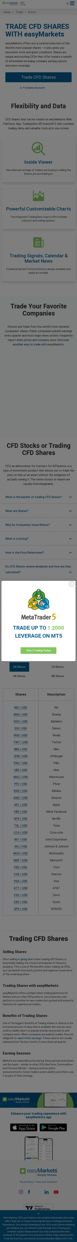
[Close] (71, 584)
